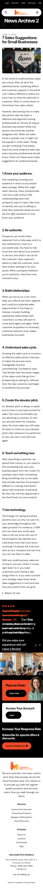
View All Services (21, 821)
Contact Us (22, 869)
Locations (21, 838)
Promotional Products (21, 813)
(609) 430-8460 (25, 866)
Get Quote (32, 3)
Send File (15, 3)
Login (7, 3)
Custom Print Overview (21, 809)
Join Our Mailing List (15, 746)
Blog (21, 846)
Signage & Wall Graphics (21, 817)
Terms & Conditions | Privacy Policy (21, 882)
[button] (6, 12)
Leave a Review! (11, 649)
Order (23, 3)
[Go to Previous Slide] (36, 645)
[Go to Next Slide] (39, 645)
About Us (21, 834)
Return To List (12, 593)
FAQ (39, 3)
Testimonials (21, 842)
